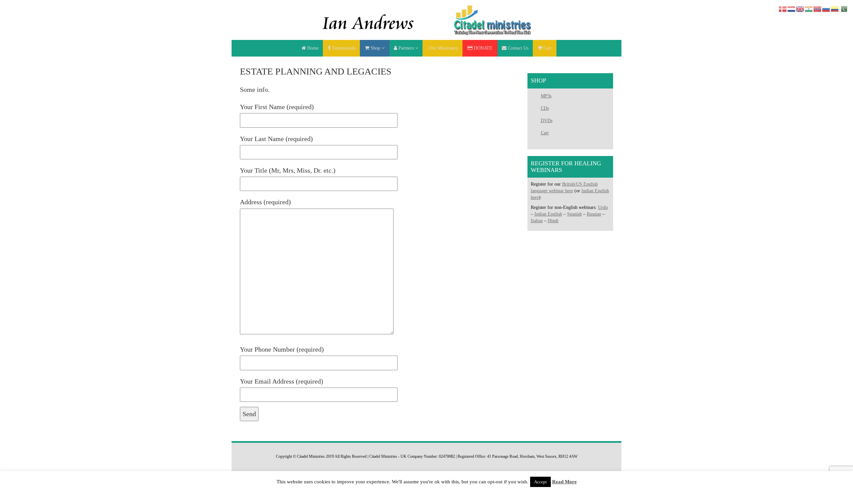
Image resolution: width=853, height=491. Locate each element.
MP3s (546, 95)
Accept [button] (540, 481)
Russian (594, 214)
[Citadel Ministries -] (426, 19)
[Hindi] (809, 8)
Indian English (548, 214)
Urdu (603, 207)
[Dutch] (791, 8)
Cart (545, 132)
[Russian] (826, 8)
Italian (537, 220)
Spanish (574, 214)
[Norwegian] (817, 8)
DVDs (546, 120)
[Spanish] (835, 8)
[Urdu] (843, 8)
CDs (545, 108)
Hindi (553, 220)
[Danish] (783, 8)
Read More (564, 481)
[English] (800, 8)
